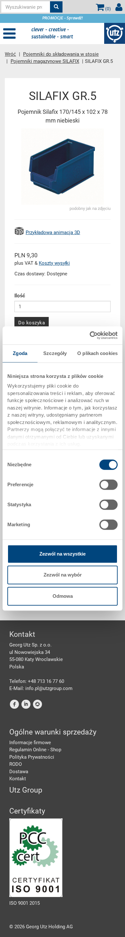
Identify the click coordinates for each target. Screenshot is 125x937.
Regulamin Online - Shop (35, 750)
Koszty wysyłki (54, 263)
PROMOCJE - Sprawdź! (62, 18)
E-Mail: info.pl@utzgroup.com (40, 688)
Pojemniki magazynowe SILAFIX (45, 61)
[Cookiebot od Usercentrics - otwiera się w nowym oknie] (90, 335)
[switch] (108, 484)
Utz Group (25, 790)
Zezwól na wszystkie (62, 554)
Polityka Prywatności (31, 757)
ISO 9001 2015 (24, 903)
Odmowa (63, 596)
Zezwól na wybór (63, 574)
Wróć (10, 54)
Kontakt (17, 779)
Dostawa (18, 771)
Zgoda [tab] (20, 353)
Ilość (19, 296)
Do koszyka (31, 323)
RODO (15, 764)
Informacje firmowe (30, 742)
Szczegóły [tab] (55, 353)
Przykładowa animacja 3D (53, 232)
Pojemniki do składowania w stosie (61, 54)
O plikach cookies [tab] (97, 353)
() (107, 8)
